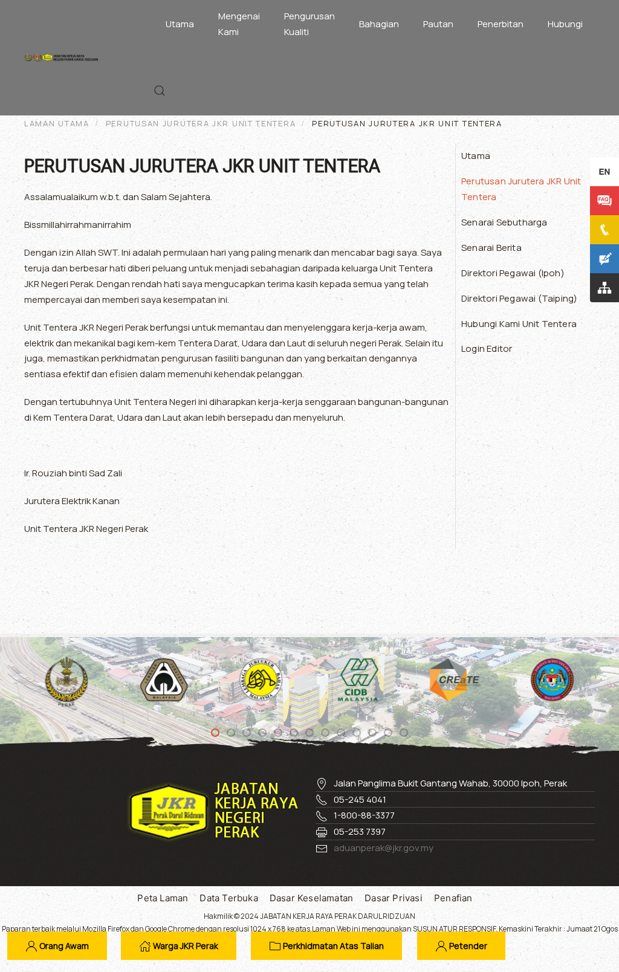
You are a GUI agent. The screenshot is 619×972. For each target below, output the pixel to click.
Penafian (453, 898)
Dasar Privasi (394, 898)
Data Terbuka (228, 898)
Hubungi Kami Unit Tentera (519, 323)
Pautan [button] (438, 24)
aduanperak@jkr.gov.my (383, 847)
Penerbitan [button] (500, 24)
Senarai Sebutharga (504, 222)
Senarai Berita (491, 247)
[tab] (215, 732)
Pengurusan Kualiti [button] (309, 24)
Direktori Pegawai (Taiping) (519, 298)
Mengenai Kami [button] (239, 24)
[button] (160, 90)
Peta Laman (162, 898)
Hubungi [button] (565, 24)
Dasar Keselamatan (311, 898)
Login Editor (486, 348)
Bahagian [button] (379, 24)
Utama (180, 24)
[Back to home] (64, 57)
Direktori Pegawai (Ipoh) (513, 273)
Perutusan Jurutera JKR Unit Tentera (521, 189)
